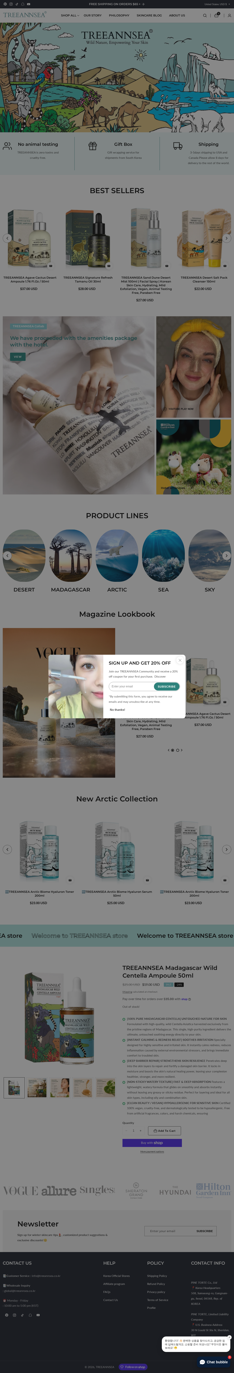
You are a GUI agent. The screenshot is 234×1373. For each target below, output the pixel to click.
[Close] (180, 660)
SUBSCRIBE (167, 686)
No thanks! (117, 709)
